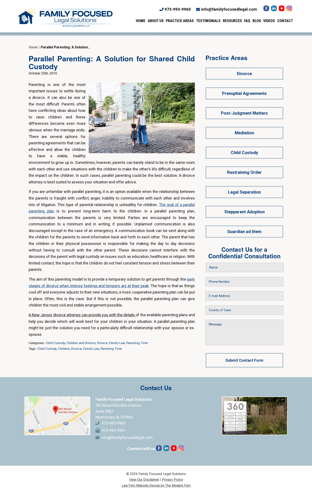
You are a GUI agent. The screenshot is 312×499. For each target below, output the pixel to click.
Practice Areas (180, 20)
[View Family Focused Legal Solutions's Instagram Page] (289, 9)
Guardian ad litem (244, 231)
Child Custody (55, 343)
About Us (156, 20)
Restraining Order (244, 172)
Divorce (102, 343)
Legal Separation (244, 192)
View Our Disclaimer (144, 480)
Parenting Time (137, 343)
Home (140, 20)
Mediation (244, 132)
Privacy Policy (172, 480)
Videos (269, 20)
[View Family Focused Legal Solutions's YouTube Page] (282, 9)
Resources (232, 20)
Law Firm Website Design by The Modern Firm (156, 486)
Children (64, 349)
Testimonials (208, 20)
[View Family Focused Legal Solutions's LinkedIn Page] (274, 9)
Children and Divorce (81, 343)
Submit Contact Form (244, 360)
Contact (285, 20)
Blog (257, 20)
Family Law (117, 343)
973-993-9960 (177, 9)
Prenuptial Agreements (244, 93)
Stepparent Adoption (244, 211)
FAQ (247, 20)
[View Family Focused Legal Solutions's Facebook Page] (266, 9)
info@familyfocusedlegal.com (229, 9)
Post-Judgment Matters (244, 113)
